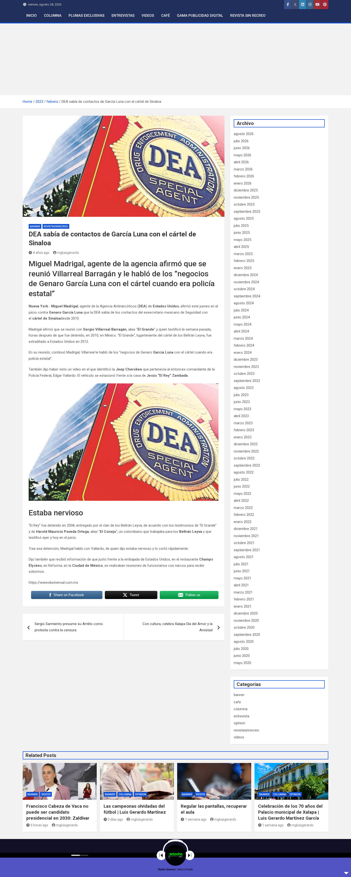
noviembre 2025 (246, 197)
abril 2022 (241, 500)
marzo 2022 (243, 508)
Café (165, 15)
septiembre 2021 (247, 550)
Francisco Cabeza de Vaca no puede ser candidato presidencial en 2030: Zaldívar (57, 812)
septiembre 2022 (247, 465)
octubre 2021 (244, 543)
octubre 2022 (244, 458)
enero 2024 (242, 352)
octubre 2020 (244, 627)
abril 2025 (241, 247)
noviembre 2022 (246, 451)
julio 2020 (241, 649)
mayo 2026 (242, 155)
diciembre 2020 (246, 613)
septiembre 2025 (247, 211)
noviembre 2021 (246, 536)
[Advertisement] (175, 59)
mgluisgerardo (68, 253)
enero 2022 (242, 522)
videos (239, 737)
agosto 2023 (244, 388)
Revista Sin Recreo (248, 15)
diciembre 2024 (246, 275)
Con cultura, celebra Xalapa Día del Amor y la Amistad (178, 627)
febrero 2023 (244, 430)
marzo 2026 (243, 169)
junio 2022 (242, 486)
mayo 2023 (242, 409)
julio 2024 (241, 310)
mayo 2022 (242, 493)
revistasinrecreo (56, 226)
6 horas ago (39, 825)
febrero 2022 (244, 514)
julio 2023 (241, 395)
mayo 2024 (242, 324)
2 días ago (115, 819)
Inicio (31, 15)
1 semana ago (196, 819)
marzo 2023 (243, 423)
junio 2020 (242, 656)
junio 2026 (242, 148)
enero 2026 (242, 183)
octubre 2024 (244, 289)
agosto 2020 (244, 641)
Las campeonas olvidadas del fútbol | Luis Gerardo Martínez (135, 809)
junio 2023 (242, 402)
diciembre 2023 (246, 359)
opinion (239, 723)
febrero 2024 (244, 345)
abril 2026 (241, 162)
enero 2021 (242, 606)
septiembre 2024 (247, 296)
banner (35, 226)
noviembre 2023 (246, 367)
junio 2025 (242, 232)
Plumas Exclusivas (86, 15)
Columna (52, 15)
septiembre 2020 (247, 634)
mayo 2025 (242, 240)
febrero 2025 (244, 261)
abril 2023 (241, 416)
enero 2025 (242, 268)
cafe (237, 702)
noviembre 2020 (246, 620)
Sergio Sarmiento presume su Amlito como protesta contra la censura (69, 627)
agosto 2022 (244, 472)
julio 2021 (241, 564)
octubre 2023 (244, 373)
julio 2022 (241, 479)
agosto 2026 (244, 134)
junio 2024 (242, 317)
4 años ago (41, 253)
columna (240, 709)
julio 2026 (241, 141)
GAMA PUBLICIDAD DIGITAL (200, 15)
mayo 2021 (242, 578)
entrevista (241, 716)
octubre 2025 (244, 204)
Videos (148, 15)
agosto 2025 (244, 218)
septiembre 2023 (247, 381)
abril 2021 (241, 585)
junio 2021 (242, 571)
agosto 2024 (244, 303)
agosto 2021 (244, 557)
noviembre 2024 (246, 282)
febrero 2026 (244, 176)
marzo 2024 (243, 338)
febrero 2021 (244, 599)
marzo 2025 (243, 254)
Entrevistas (123, 15)
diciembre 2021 (246, 529)
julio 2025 (241, 225)
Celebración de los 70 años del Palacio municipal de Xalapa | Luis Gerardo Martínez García (290, 812)
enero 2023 (242, 437)
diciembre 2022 (246, 444)
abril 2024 (241, 331)
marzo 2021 (243, 592)
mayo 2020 (242, 663)
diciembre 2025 (246, 190)
